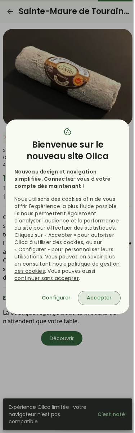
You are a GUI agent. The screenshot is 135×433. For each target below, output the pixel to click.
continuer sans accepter (46, 278)
